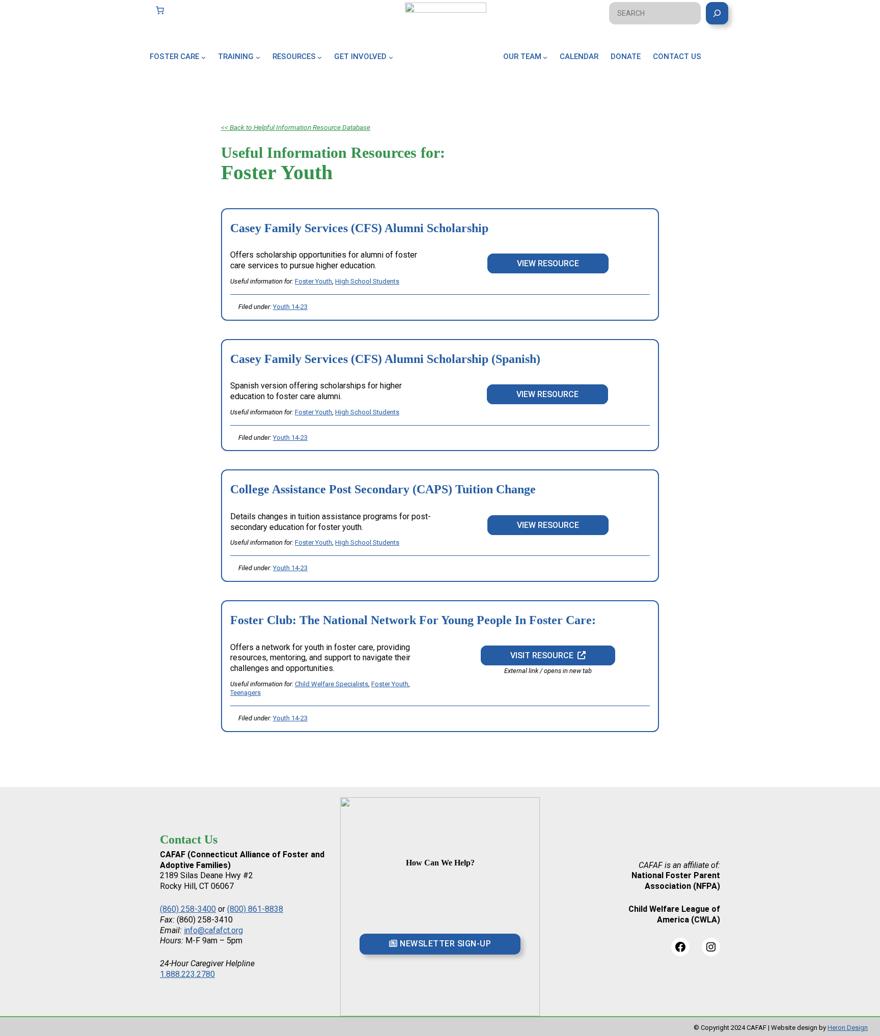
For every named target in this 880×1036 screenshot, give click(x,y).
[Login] (726, 68)
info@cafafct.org (213, 930)
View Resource (548, 263)
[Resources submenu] (319, 56)
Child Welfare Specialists (331, 684)
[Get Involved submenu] (391, 56)
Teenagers (245, 692)
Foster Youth (313, 281)
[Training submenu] (258, 56)
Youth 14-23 (290, 307)
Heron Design (848, 1027)
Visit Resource (544, 655)
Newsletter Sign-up (444, 943)
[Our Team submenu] (545, 56)
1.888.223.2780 (187, 974)
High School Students (367, 281)
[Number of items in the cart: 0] (160, 10)
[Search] (717, 13)
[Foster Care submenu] (203, 56)
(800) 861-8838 (255, 909)
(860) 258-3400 (188, 909)
